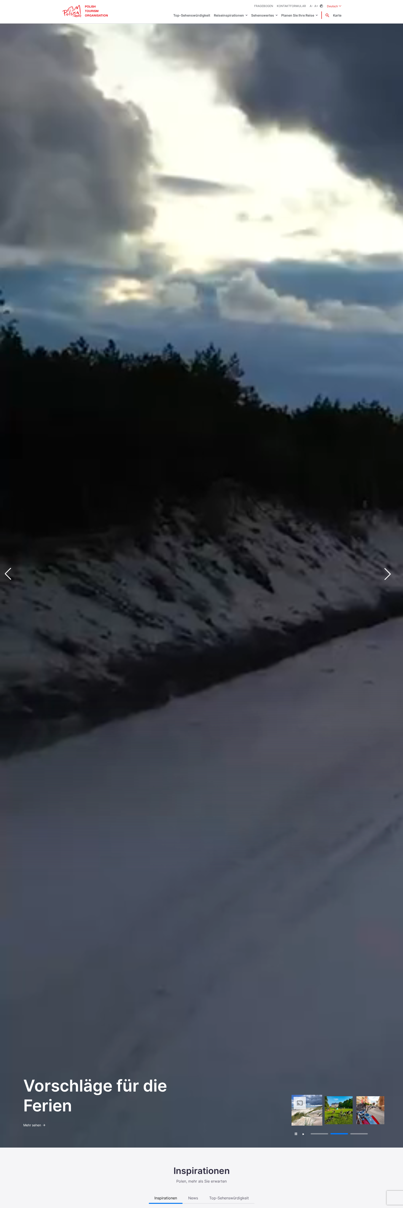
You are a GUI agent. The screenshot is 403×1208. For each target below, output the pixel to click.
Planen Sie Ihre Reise (297, 15)
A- (311, 6)
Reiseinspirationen (229, 15)
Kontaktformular (291, 6)
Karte (337, 15)
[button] (391, 574)
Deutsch (334, 6)
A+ (316, 6)
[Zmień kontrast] (321, 6)
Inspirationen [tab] (165, 1198)
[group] (307, 1110)
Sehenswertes (262, 15)
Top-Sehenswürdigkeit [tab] (229, 1198)
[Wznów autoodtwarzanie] (303, 1134)
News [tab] (193, 1198)
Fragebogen (263, 6)
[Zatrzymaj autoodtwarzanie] (296, 1134)
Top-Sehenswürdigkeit (191, 15)
